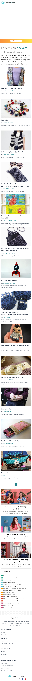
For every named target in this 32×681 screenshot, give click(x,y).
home (21, 382)
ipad (13, 256)
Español (13, 618)
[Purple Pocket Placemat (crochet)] (16, 365)
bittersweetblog (22, 446)
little (2, 414)
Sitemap (16, 679)
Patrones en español (7, 670)
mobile (24, 319)
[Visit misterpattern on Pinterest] (25, 679)
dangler (17, 223)
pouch (7, 478)
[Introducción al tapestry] (16, 524)
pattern (11, 191)
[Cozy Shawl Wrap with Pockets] (16, 76)
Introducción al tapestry (16, 534)
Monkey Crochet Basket (9, 582)
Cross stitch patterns (7, 665)
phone (6, 446)
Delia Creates (7, 411)
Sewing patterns (5, 668)
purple (3, 382)
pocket (11, 157)
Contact (3, 635)
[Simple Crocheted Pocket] (16, 397)
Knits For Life (6, 317)
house (25, 382)
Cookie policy (9, 679)
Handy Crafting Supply (9, 220)
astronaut (13, 285)
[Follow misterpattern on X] (20, 679)
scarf (7, 157)
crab (24, 223)
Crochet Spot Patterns (9, 91)
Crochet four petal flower (9, 586)
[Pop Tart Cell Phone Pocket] (16, 429)
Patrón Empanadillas (8, 575)
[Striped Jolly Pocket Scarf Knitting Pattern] (16, 140)
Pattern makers (5, 641)
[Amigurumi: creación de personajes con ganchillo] (16, 550)
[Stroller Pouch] (16, 461)
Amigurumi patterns (7, 646)
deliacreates (4, 416)
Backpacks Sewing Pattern (10, 596)
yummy (7, 225)
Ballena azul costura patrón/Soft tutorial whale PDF (16, 601)
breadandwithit (5, 384)
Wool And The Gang (9, 154)
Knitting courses (16, 41)
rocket (3, 285)
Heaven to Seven (8, 122)
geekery (3, 321)
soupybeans (25, 350)
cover (10, 256)
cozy (2, 93)
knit (13, 125)
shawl (6, 93)
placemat (13, 382)
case (7, 191)
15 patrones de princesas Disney (11, 578)
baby (17, 414)
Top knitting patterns (7, 643)
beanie (15, 319)
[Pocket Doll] (16, 108)
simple (14, 414)
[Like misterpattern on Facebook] (22, 679)
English (19, 618)
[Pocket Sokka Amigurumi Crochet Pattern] (16, 333)
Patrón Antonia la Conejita (9, 580)
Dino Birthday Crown (8, 592)
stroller (3, 478)
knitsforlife (9, 321)
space (18, 285)
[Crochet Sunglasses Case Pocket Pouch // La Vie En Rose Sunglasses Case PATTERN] (16, 172)
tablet (3, 256)
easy (10, 414)
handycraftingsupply (16, 225)
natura (28, 223)
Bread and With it (8, 379)
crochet (3, 191)
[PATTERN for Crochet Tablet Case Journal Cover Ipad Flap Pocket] (16, 236)
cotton (3, 225)
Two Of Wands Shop (9, 188)
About (3, 632)
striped (3, 157)
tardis (10, 319)
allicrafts (20, 478)
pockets (9, 125)
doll (2, 125)
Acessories (4, 654)
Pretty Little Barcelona (8, 605)
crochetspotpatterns (17, 93)
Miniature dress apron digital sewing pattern (14, 598)
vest (9, 93)
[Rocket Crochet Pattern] (16, 268)
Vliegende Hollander (9, 283)
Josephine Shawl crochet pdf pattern (12, 584)
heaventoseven (25, 125)
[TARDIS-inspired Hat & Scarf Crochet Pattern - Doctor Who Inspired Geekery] (16, 300)
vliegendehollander (6, 287)
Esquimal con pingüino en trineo (11, 603)
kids (5, 125)
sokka (7, 350)
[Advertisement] (16, 22)
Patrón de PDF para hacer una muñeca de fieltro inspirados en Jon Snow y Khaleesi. (15, 589)
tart (10, 446)
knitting (13, 446)
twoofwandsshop (19, 191)
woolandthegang (19, 157)
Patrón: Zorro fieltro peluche (10, 594)
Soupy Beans (7, 348)
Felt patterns (4, 663)
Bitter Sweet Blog (8, 443)
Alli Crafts (5, 475)
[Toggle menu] (29, 3)
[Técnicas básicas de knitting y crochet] (16, 497)
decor (17, 382)
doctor (7, 319)
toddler (22, 414)
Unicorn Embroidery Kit (9, 607)
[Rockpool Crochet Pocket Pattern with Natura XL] (16, 204)
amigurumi (18, 125)
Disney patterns (5, 648)
